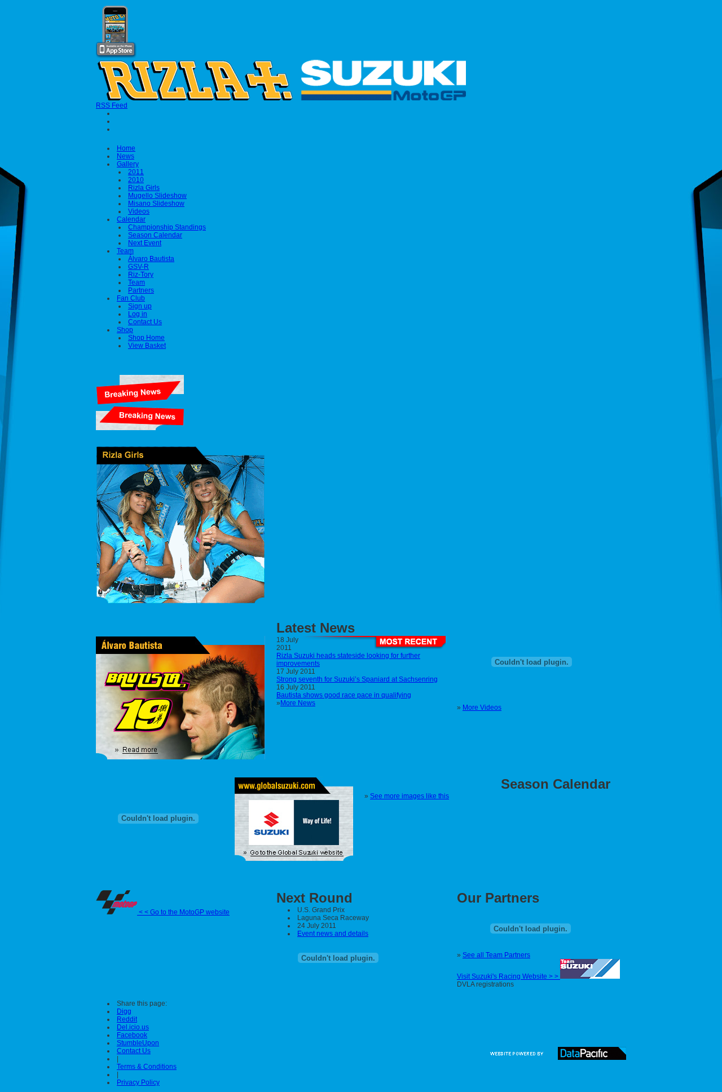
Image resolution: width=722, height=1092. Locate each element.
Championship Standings (167, 227)
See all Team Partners (496, 955)
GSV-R (138, 267)
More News (297, 703)
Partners (141, 290)
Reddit (127, 1019)
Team (125, 251)
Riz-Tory (140, 274)
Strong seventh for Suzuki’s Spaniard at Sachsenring (357, 679)
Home (126, 148)
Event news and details (332, 934)
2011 (136, 172)
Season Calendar (155, 235)
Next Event (144, 243)
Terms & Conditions (147, 1067)
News (125, 156)
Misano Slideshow (156, 203)
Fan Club (131, 298)
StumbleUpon (138, 1043)
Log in (137, 314)
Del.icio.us (133, 1027)
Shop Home (146, 338)
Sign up (140, 306)
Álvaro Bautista (151, 259)
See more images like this (409, 796)
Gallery (128, 164)
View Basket (147, 346)
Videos (138, 211)
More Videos (482, 707)
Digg (124, 1011)
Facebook (132, 1035)
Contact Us (145, 322)
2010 (136, 180)
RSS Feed (111, 105)
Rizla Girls (144, 188)
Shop (125, 330)
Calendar (131, 219)
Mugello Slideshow (157, 196)
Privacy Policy (138, 1082)
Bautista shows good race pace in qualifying (343, 695)
